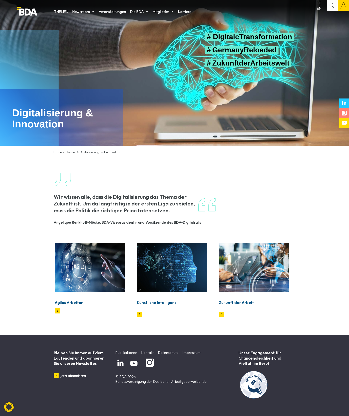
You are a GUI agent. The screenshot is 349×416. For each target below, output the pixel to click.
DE (319, 3)
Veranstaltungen (112, 11)
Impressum (191, 352)
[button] (9, 407)
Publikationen (126, 352)
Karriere (184, 11)
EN (319, 8)
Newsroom (81, 11)
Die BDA (137, 11)
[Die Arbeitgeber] (34, 11)
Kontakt (147, 352)
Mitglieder (161, 11)
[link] (90, 267)
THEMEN (61, 11)
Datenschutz (168, 352)
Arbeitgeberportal (343, 5)
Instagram (149, 366)
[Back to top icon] (329, 407)
